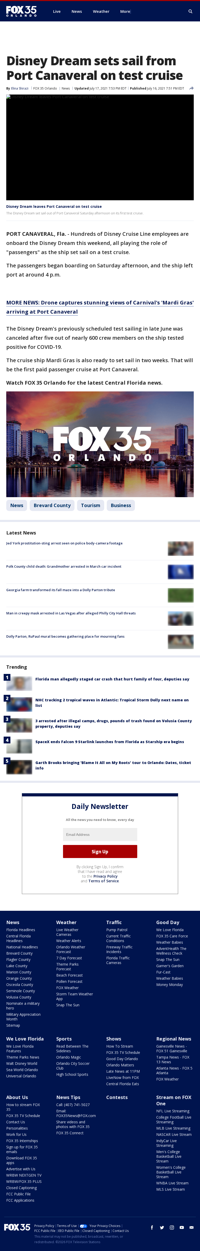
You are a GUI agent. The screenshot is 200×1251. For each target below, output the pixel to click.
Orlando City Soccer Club (73, 1066)
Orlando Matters (120, 1064)
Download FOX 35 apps (21, 1160)
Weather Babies (169, 942)
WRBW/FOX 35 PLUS (24, 1181)
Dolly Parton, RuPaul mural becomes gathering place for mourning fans (65, 636)
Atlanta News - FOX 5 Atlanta (174, 1070)
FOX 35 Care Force (172, 935)
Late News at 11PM (123, 1071)
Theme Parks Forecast (67, 966)
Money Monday (169, 984)
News (66, 88)
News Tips (68, 1097)
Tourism (90, 505)
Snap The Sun (67, 1004)
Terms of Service (103, 880)
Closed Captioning (21, 1187)
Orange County (19, 978)
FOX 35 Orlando (45, 88)
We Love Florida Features (20, 1048)
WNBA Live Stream (172, 1182)
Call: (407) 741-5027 (73, 1104)
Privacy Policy (105, 876)
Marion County (18, 972)
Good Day (167, 922)
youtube (182, 1227)
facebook (152, 1227)
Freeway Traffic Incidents (119, 949)
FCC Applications (20, 1200)
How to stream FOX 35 (23, 1107)
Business (121, 505)
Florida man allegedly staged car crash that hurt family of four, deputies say (112, 679)
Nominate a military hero (23, 1006)
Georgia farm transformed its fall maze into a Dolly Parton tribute (60, 590)
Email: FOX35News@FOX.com (76, 1113)
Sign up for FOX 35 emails (22, 1149)
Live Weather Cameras (67, 932)
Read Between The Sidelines (72, 1048)
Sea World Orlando (22, 1069)
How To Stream (119, 1046)
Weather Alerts (68, 940)
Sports (64, 1039)
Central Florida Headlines (18, 938)
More (125, 11)
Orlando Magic (68, 1057)
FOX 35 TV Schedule (123, 1052)
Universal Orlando (21, 1075)
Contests (117, 1097)
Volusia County (18, 997)
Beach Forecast (69, 975)
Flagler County (18, 959)
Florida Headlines (20, 929)
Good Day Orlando (122, 1058)
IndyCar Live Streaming (166, 1143)
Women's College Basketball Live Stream (171, 1172)
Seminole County (20, 990)
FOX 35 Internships (22, 1140)
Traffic (114, 922)
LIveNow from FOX (122, 1077)
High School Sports (72, 1074)
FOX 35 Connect (70, 1132)
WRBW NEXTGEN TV (23, 1175)
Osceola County (19, 984)
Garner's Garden (170, 965)
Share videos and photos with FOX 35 (73, 1124)
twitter (162, 1227)
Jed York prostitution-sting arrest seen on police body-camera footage (64, 543)
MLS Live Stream (170, 1189)
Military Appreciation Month (23, 1016)
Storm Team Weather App (74, 996)
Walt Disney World (21, 1063)
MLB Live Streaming (173, 1128)
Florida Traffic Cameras (118, 960)
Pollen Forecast (69, 981)
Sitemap (13, 1025)
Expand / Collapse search (191, 11)
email (192, 1227)
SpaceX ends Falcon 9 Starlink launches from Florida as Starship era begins (109, 741)
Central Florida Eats (122, 1083)
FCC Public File (18, 1193)
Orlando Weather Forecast (70, 949)
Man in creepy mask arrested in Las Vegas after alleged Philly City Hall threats (71, 613)
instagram (172, 1227)
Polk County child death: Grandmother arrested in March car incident (63, 566)
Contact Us (15, 1121)
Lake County (16, 965)
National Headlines (22, 946)
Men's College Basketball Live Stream (169, 1156)
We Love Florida (170, 929)
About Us (17, 1097)
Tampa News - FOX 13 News (172, 1059)
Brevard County (52, 505)
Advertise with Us (20, 1168)
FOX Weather (67, 987)
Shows (113, 1039)
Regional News (173, 1039)
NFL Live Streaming (172, 1110)
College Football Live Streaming (173, 1119)
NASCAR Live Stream (174, 1134)
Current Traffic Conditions (118, 938)
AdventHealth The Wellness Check (171, 951)
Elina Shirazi (19, 88)
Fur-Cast (163, 972)
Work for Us (16, 1134)
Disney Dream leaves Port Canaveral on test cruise (54, 206)
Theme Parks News (22, 1057)
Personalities (17, 1128)
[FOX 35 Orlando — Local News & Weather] (23, 11)
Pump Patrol (116, 929)
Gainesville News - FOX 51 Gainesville (171, 1048)
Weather (66, 922)
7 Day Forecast (69, 957)
